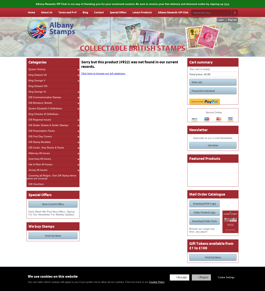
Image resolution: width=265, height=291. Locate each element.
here (226, 4)
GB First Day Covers (40, 136)
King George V (36, 80)
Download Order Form (204, 221)
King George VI (37, 91)
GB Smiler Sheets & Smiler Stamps (48, 125)
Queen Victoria (36, 69)
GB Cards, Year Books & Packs (46, 147)
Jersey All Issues (37, 170)
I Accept (181, 277)
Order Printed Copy (204, 212)
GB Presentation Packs (41, 130)
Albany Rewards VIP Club (173, 12)
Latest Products (142, 12)
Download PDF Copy (204, 203)
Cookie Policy (156, 282)
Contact (99, 12)
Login (221, 20)
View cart (197, 82)
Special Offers (118, 12)
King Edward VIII (37, 86)
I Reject (203, 277)
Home (31, 12)
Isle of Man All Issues (40, 164)
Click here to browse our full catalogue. (103, 73)
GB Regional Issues (39, 119)
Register (232, 20)
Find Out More (53, 235)
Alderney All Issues (39, 153)
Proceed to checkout (203, 91)
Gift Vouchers (36, 184)
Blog (85, 12)
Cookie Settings (226, 277)
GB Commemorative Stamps (44, 97)
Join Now (213, 145)
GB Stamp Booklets (39, 142)
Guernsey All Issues (39, 158)
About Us (46, 12)
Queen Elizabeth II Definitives (45, 108)
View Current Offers (53, 204)
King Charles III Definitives (43, 114)
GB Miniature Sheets (40, 102)
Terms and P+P (67, 12)
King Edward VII (37, 74)
